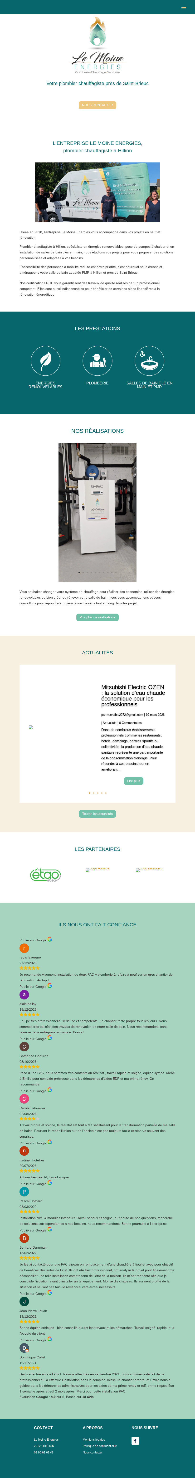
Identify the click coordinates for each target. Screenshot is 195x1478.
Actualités (110, 723)
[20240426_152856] (97, 581)
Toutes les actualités (97, 814)
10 (116, 572)
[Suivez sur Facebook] (135, 1441)
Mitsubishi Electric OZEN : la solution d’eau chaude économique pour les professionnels (133, 695)
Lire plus (133, 781)
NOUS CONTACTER (97, 105)
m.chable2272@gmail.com (125, 714)
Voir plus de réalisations (97, 617)
